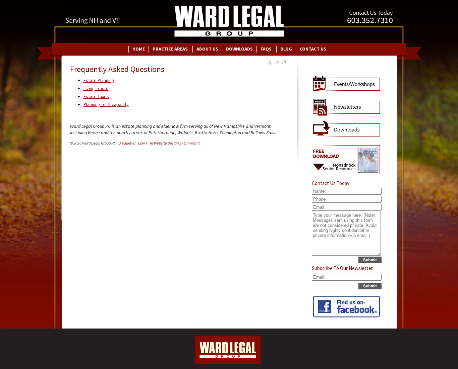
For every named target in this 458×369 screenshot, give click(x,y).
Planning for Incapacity (106, 104)
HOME (138, 49)
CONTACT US (313, 49)
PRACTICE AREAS (171, 49)
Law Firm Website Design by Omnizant (169, 143)
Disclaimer (127, 143)
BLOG (286, 49)
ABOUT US (207, 49)
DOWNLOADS (239, 49)
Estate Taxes (96, 96)
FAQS (267, 49)
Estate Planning (98, 80)
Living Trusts (95, 88)
